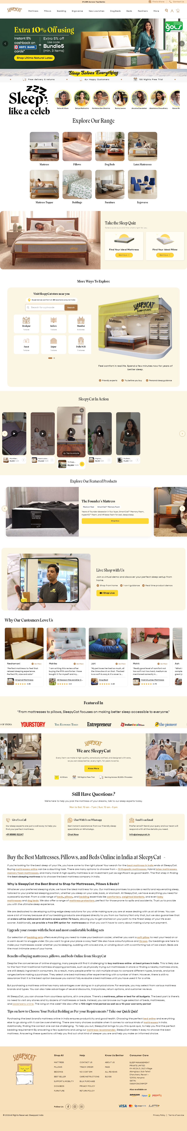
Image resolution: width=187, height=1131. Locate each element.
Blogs (108, 1076)
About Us (110, 1062)
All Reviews (111, 1072)
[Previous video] (5, 434)
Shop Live (109, 592)
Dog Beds (59, 1086)
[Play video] (14, 433)
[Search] (166, 10)
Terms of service (176, 1115)
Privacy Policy (87, 1086)
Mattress (59, 1062)
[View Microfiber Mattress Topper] (23, 460)
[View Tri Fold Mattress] (82, 464)
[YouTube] (81, 1106)
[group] (93, 44)
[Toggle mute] (82, 410)
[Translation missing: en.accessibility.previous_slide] (5, 44)
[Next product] (182, 508)
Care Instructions (89, 1076)
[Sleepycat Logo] (14, 11)
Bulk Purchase (87, 1081)
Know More (93, 768)
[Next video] (182, 434)
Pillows (58, 1067)
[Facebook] (68, 1106)
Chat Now (73, 834)
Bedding (58, 1072)
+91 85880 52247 (15, 834)
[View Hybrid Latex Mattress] (52, 460)
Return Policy (87, 1091)
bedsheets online (23, 1003)
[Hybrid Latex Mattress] (34, 460)
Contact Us (86, 1062)
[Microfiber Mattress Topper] (6, 460)
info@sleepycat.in (139, 834)
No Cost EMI (86, 1072)
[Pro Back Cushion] (120, 460)
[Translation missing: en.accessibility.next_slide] (182, 44)
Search (71, 307)
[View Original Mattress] (109, 460)
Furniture (59, 1091)
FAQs (107, 1067)
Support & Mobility (64, 1081)
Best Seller (60, 1076)
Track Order (86, 1067)
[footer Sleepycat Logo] (25, 1057)
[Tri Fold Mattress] (62, 464)
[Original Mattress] (91, 460)
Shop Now (115, 521)
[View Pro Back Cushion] (137, 460)
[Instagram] (74, 1106)
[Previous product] (5, 508)
